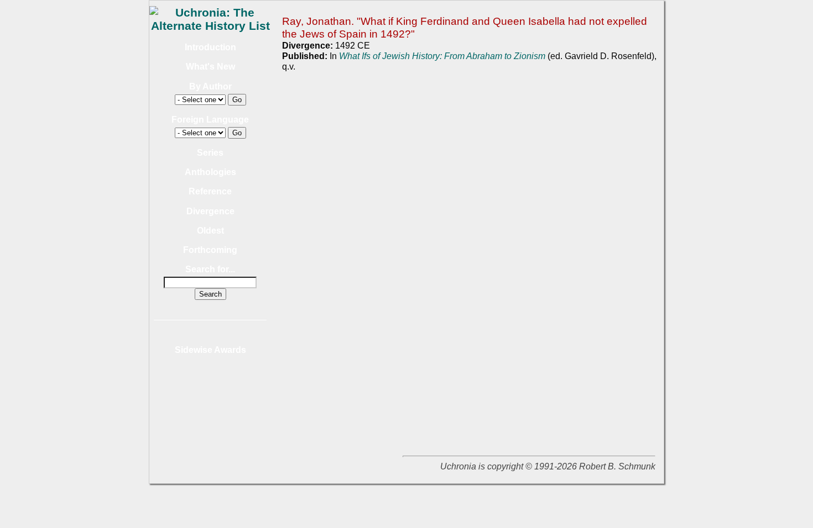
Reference (210, 191)
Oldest (210, 230)
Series (210, 152)
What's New (210, 66)
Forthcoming (210, 250)
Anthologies (210, 172)
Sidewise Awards (210, 350)
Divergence (210, 211)
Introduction (210, 47)
